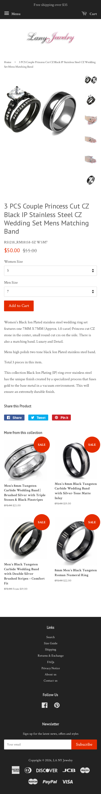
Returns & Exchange (51, 656)
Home (7, 62)
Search (50, 637)
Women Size (13, 261)
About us (50, 674)
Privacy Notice (50, 668)
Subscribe (84, 744)
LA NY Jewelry (62, 760)
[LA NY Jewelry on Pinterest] (57, 707)
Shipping (50, 649)
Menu (15, 13)
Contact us (50, 681)
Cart (93, 13)
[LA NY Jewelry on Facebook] (44, 707)
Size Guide (50, 643)
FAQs (50, 662)
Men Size (11, 282)
